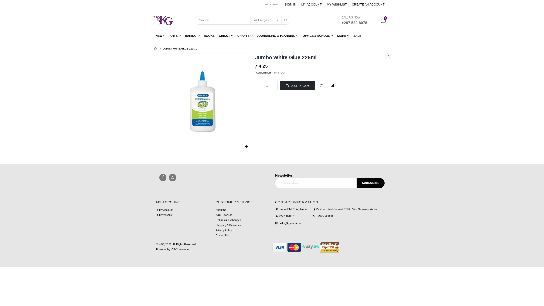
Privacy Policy (224, 230)
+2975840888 (324, 216)
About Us (221, 209)
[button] (246, 146)
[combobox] (242, 20)
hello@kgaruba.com (291, 223)
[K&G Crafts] (163, 20)
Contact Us (222, 235)
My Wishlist (337, 4)
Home (155, 48)
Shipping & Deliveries (228, 225)
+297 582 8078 (354, 23)
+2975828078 (287, 216)
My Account (311, 4)
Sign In (290, 4)
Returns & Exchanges (228, 220)
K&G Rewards (224, 215)
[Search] (286, 20)
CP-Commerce (180, 249)
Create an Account (368, 4)
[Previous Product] (388, 56)
